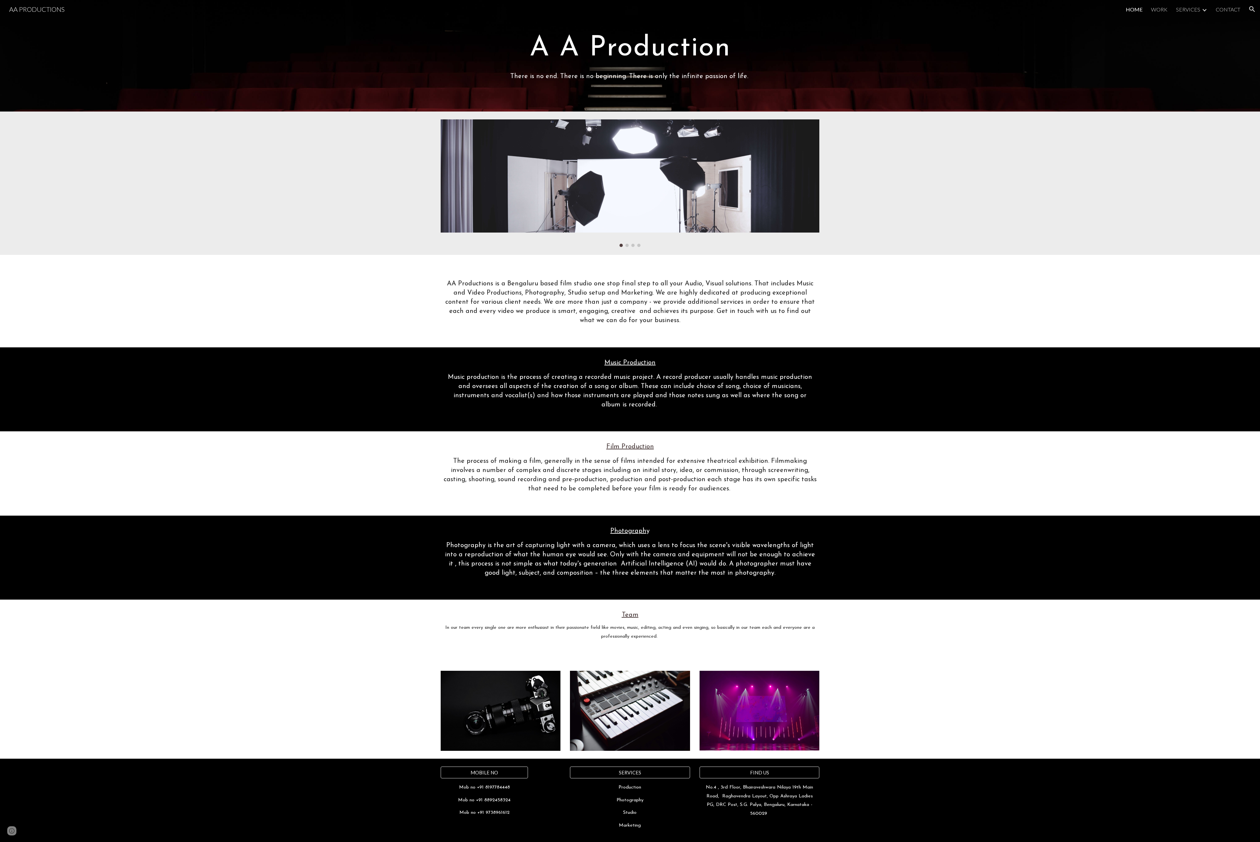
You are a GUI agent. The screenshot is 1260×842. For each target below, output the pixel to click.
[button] (1252, 9)
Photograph (628, 531)
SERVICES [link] (1188, 9)
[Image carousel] (630, 183)
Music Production (630, 362)
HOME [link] (1134, 9)
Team (630, 615)
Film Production (630, 446)
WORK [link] (1159, 9)
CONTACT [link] (1228, 9)
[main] (630, 46)
